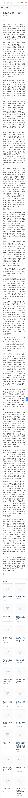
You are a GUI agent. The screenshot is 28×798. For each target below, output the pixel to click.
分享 (26, 399)
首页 (19, 3)
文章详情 (7, 8)
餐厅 (22, 3)
